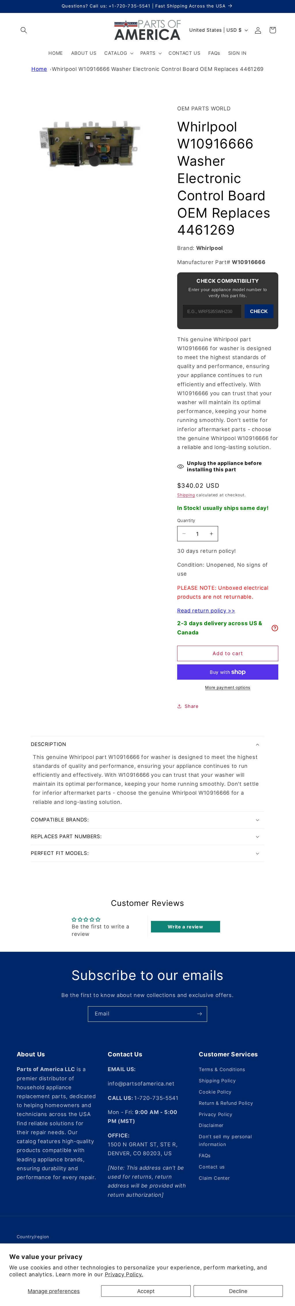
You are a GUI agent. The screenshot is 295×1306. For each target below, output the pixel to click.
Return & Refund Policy (226, 1103)
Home (39, 69)
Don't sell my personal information (225, 1140)
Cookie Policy (215, 1092)
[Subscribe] (199, 1014)
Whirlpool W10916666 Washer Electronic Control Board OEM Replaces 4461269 (158, 69)
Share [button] (191, 706)
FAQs (205, 1155)
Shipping (186, 495)
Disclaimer (211, 1125)
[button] (24, 30)
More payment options (227, 687)
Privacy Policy (215, 1114)
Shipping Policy (217, 1080)
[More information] (274, 628)
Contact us (212, 1167)
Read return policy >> (206, 610)
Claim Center (214, 1178)
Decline (238, 1291)
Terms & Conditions (222, 1069)
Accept (146, 1291)
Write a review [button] (185, 927)
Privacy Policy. (124, 1274)
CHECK (259, 311)
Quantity (186, 520)
